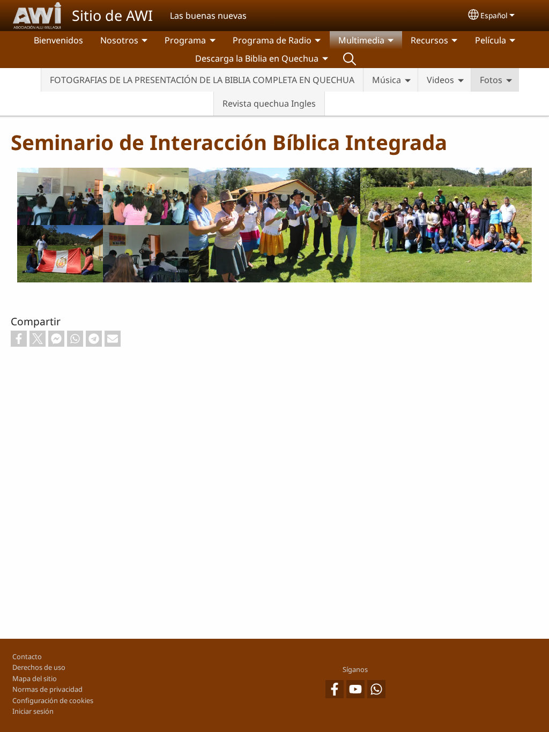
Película (490, 40)
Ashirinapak (349, 58)
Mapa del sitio (34, 678)
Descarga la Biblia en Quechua (256, 58)
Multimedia (361, 40)
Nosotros (119, 40)
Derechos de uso (38, 667)
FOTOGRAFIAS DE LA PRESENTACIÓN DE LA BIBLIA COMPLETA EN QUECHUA (202, 80)
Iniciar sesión (33, 711)
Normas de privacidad (47, 689)
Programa (185, 40)
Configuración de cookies (52, 700)
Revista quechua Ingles (269, 103)
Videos (440, 80)
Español (494, 15)
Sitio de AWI (112, 15)
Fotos (491, 80)
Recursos (429, 40)
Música (386, 80)
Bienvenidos (58, 40)
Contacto (27, 656)
